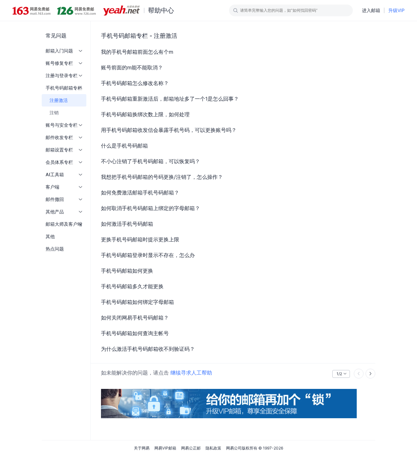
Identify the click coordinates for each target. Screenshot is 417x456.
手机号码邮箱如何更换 (127, 270)
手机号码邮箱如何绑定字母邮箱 (137, 302)
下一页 (370, 373)
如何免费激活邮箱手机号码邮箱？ (140, 192)
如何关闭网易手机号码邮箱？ (135, 317)
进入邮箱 (371, 10)
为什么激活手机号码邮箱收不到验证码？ (148, 349)
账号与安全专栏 (62, 125)
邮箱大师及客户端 (64, 224)
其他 (50, 236)
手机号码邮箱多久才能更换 (132, 286)
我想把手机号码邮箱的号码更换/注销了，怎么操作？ (162, 177)
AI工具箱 (55, 174)
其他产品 (55, 211)
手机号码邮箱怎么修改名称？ (135, 83)
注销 (54, 112)
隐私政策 (213, 448)
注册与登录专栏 (62, 75)
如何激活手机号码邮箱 (127, 224)
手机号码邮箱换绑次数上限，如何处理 (145, 114)
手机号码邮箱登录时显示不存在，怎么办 (148, 255)
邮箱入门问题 (59, 50)
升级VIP (396, 10)
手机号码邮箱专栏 (64, 88)
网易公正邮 (191, 448)
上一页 (359, 373)
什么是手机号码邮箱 (124, 145)
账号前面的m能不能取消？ (132, 67)
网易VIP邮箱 (165, 448)
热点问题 (55, 248)
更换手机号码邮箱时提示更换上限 (140, 239)
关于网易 (142, 448)
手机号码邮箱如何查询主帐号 (135, 333)
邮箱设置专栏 (59, 149)
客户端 (52, 187)
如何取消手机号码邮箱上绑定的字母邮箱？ (150, 208)
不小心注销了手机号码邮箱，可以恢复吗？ (150, 161)
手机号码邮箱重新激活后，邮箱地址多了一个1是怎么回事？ (170, 98)
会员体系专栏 (59, 162)
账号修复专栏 (59, 63)
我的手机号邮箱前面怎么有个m (137, 52)
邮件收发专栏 (59, 137)
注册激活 (59, 100)
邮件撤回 (55, 199)
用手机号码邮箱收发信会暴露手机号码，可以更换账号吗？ (169, 130)
